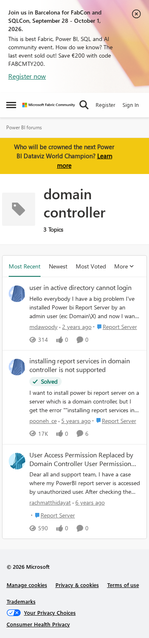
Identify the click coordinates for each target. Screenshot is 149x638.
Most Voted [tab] (91, 266)
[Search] (84, 105)
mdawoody (43, 327)
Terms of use (123, 584)
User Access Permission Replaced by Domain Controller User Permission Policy (81, 459)
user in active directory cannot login (80, 287)
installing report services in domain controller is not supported (79, 365)
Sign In (131, 104)
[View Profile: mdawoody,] (17, 293)
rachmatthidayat (50, 502)
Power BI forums (24, 127)
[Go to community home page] (48, 105)
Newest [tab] (58, 266)
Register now (27, 76)
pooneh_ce (43, 421)
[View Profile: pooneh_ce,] (17, 367)
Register (105, 104)
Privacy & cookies (77, 584)
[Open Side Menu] (11, 105)
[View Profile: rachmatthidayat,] (17, 461)
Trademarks (21, 601)
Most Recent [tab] (25, 266)
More (121, 266)
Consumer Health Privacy (38, 624)
